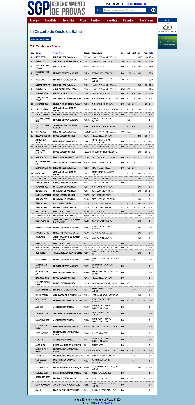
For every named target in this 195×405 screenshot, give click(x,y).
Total (151, 53)
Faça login (129, 3)
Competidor (58, 53)
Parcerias (128, 20)
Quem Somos (146, 20)
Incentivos (111, 20)
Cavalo (38, 53)
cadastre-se (141, 3)
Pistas (83, 20)
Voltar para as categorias (40, 39)
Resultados (68, 20)
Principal (34, 20)
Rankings (96, 20)
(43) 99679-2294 (103, 403)
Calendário (50, 20)
